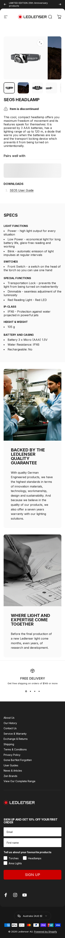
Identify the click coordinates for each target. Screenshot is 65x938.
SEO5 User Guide (22, 190)
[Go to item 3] (37, 87)
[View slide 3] (34, 691)
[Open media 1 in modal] (40, 42)
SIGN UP (32, 875)
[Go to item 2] (23, 87)
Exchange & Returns (16, 738)
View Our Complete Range (19, 781)
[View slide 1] (26, 691)
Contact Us (10, 728)
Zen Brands (10, 775)
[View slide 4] (39, 691)
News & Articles (13, 770)
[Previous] (5, 4)
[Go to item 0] (9, 87)
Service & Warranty (15, 733)
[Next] (60, 4)
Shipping (9, 744)
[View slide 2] (30, 691)
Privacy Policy (12, 754)
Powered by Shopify (45, 931)
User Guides (11, 765)
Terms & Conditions (15, 749)
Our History (10, 723)
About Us (9, 717)
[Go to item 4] (51, 87)
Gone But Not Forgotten (18, 760)
